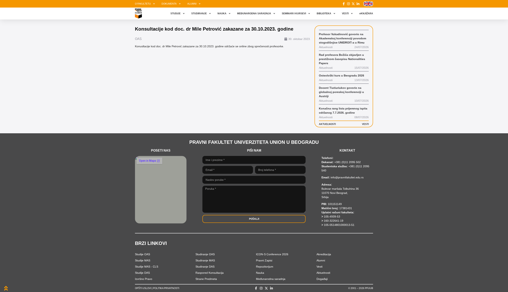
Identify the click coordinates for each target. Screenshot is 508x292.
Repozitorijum (264, 266)
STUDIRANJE (199, 13)
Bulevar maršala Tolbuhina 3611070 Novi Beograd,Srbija (340, 193)
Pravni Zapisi (264, 260)
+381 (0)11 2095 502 (347, 162)
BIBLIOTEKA (324, 13)
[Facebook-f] (343, 3)
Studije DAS (142, 272)
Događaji (322, 278)
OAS (138, 39)
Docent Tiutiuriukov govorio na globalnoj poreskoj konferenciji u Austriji (341, 92)
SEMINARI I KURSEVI (294, 13)
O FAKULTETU (143, 3)
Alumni (321, 260)
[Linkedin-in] (358, 3)
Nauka (260, 272)
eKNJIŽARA (366, 13)
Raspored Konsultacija (209, 272)
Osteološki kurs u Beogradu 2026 (341, 75)
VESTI (345, 13)
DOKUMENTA (169, 3)
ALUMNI (191, 3)
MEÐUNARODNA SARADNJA (254, 13)
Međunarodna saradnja (270, 278)
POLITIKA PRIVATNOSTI (166, 288)
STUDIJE (175, 13)
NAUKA (221, 13)
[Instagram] (348, 3)
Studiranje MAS (205, 260)
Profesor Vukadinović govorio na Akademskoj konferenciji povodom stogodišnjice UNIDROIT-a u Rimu (342, 38)
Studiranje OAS (205, 254)
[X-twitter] (353, 3)
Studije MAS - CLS (146, 266)
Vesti (319, 266)
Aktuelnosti (323, 272)
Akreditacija (324, 254)
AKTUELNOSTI (327, 124)
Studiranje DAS (205, 266)
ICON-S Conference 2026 (272, 254)
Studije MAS (142, 260)
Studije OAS (142, 254)
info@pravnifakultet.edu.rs (347, 177)
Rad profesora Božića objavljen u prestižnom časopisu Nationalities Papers (342, 59)
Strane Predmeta (206, 278)
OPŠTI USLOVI (143, 288)
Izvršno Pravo (143, 278)
